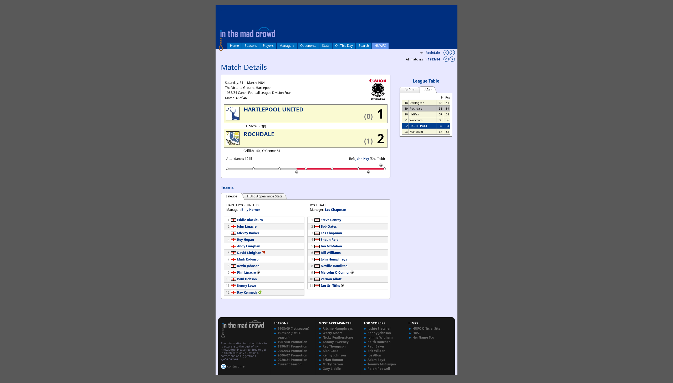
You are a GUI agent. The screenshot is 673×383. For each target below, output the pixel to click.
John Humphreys (334, 259)
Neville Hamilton (334, 266)
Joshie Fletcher (379, 328)
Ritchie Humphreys (338, 328)
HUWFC (380, 45)
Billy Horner (250, 209)
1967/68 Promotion (292, 342)
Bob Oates (329, 226)
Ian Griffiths (330, 285)
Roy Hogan (245, 239)
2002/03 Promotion (292, 351)
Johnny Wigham (380, 337)
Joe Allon (374, 355)
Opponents (308, 45)
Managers (286, 45)
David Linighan (249, 253)
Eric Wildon (376, 351)
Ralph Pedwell (379, 368)
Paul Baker (376, 346)
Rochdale (433, 52)
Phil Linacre (246, 272)
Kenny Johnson (334, 355)
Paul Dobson (247, 279)
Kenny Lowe (246, 285)
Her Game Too (423, 337)
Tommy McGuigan (382, 364)
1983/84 (434, 59)
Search (364, 45)
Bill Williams (331, 253)
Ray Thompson (334, 346)
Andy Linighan (248, 246)
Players (268, 45)
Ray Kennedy (247, 292)
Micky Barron (333, 364)
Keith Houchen (379, 342)
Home (234, 45)
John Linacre (247, 226)
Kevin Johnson (248, 266)
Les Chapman (335, 209)
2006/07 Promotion (292, 355)
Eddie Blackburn (250, 220)
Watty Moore (333, 333)
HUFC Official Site (426, 328)
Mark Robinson (249, 259)
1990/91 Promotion (292, 346)
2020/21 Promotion (292, 360)
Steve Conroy (331, 220)
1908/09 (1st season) (293, 328)
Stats (325, 45)
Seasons (251, 45)
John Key (362, 158)
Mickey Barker (248, 233)
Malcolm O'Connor (335, 272)
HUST (416, 333)
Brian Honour (333, 360)
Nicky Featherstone (338, 337)
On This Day (344, 45)
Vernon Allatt (331, 279)
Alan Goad (331, 351)
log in (221, 9)
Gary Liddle (332, 368)
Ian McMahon (331, 246)
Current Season (290, 364)
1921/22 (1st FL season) (289, 335)
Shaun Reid (330, 239)
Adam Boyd (376, 360)
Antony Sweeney (336, 342)
